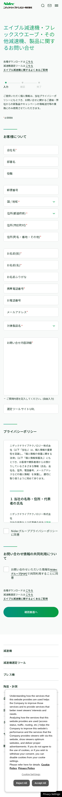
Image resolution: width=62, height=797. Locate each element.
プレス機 (9, 674)
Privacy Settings (51, 794)
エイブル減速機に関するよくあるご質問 (25, 70)
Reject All (21, 783)
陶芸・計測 (10, 686)
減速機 (7, 651)
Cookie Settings (31, 774)
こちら (29, 61)
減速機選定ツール (14, 662)
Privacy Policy (26, 768)
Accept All (40, 783)
